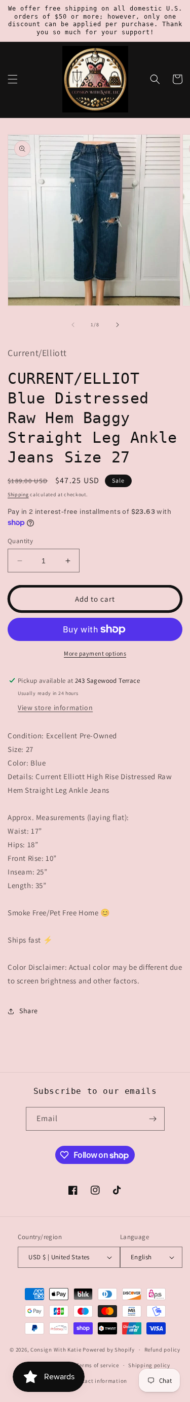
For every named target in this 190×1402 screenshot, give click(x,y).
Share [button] (28, 1010)
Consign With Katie (56, 1349)
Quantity (20, 541)
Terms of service (97, 1365)
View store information (55, 707)
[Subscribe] (153, 1119)
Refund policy (162, 1349)
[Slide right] (117, 325)
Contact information (99, 1380)
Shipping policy (149, 1365)
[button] (13, 79)
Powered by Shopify (109, 1349)
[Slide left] (73, 325)
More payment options (95, 653)
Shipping (18, 494)
